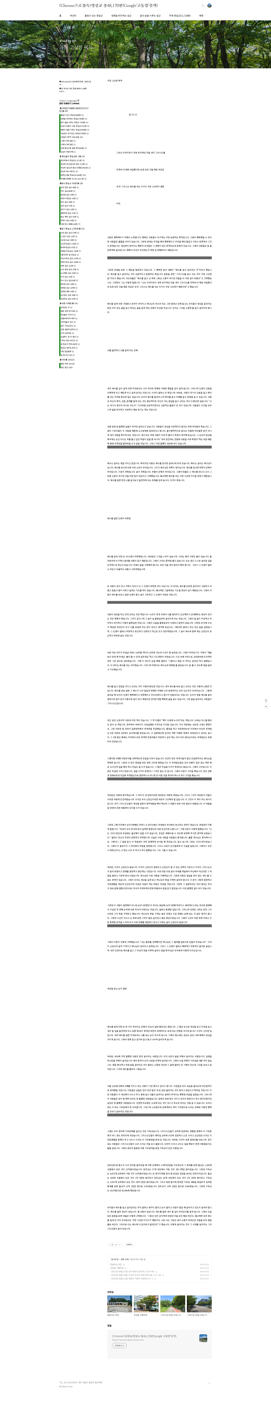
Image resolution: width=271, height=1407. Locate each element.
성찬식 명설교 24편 (69, 198)
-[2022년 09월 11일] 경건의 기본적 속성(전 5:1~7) (131, 1278)
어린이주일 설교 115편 (71, 258)
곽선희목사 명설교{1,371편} (73, 160)
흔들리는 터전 (116, 1264)
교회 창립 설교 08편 (70, 187)
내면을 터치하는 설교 (121, 15)
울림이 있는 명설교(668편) (72, 115)
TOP (209, 1383)
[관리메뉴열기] (266, 701)
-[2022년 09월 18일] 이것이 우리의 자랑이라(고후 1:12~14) (135, 1275)
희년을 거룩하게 (117, 1267)
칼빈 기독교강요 (68, 325)
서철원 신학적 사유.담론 (72, 137)
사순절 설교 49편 (69, 240)
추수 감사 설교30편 (69, 280)
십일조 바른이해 (68, 151)
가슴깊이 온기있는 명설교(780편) (75, 133)
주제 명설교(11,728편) (180, 15)
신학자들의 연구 (68, 322)
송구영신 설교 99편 (69, 295)
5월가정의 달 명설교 (70, 254)
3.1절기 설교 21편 (69, 236)
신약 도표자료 (67, 333)
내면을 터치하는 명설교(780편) (74, 118)
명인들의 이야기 (68, 314)
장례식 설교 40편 (69, 220)
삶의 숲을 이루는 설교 (150, 15)
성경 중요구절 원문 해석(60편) (74, 148)
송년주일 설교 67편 (69, 298)
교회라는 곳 (66, 307)
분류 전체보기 (69, 103)
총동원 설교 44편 (69, 194)
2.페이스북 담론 (68, 144)
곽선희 (73, 15)
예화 (201, 15)
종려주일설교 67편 (69, 247)
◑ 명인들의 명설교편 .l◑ (72, 156)
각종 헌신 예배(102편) (70, 224)
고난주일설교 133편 (70, 243)
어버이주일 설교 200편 (71, 262)
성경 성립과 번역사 (69, 329)
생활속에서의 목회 (69, 318)
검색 (203, 6)
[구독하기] (266, 706)
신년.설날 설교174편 (70, 232)
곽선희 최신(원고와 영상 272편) (74, 164)
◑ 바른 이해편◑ (68, 303)
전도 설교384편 (68, 191)
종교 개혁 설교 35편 (70, 216)
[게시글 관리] (119, 1245)
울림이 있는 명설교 (94, 15)
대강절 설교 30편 (69, 284)
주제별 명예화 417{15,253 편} (73, 178)
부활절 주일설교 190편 (71, 251)
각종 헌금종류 (67, 351)
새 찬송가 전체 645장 (70, 344)
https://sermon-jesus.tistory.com (128, 1339)
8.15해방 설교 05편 (69, 273)
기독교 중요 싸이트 (69, 340)
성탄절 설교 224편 (69, 287)
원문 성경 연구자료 (69, 311)
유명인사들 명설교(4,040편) (73, 175)
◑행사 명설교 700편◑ (71, 183)
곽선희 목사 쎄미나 (69, 171)
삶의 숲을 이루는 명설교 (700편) (74, 122)
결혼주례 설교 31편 (69, 213)
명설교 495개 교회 (69, 347)
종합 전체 (125, 1259)
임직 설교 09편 (68, 202)
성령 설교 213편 (68, 265)
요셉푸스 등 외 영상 (69, 336)
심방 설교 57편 (68, 205)
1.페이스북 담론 (68, 140)
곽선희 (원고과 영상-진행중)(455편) (76, 167)
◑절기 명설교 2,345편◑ (72, 228)
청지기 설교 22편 (69, 209)
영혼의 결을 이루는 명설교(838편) (75, 129)
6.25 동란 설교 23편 (70, 269)
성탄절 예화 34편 (69, 291)
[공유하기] (116, 1245)
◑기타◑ (114, 1259)
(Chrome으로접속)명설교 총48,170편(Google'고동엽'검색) (108, 5)
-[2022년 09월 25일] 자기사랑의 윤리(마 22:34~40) (132, 1271)
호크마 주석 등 (68, 355)
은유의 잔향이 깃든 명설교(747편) (75, 126)
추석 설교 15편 (68, 276)
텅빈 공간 (67, 367)
